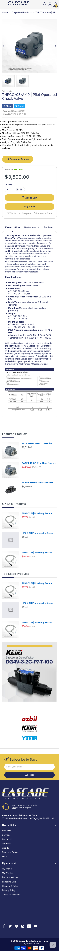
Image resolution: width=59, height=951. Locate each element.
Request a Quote (10, 877)
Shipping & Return (10, 886)
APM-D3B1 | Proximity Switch (37, 552)
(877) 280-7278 (21, 808)
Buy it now (29, 206)
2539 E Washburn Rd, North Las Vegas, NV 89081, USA (28, 818)
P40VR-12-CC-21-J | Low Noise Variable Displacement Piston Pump (38, 463)
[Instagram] (22, 926)
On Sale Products (14, 504)
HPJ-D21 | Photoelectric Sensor (38, 533)
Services (6, 835)
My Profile (7, 869)
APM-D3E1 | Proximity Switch (37, 513)
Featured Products (14, 434)
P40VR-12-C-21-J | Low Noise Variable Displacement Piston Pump (37, 443)
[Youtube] (35, 926)
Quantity (8, 184)
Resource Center (10, 852)
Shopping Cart (9, 881)
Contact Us (7, 839)
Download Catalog (19, 159)
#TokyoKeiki (24, 364)
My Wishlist (7, 873)
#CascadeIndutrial (39, 364)
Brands (5, 848)
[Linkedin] (29, 926)
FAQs (4, 856)
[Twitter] (10, 926)
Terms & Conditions (11, 894)
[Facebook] (4, 926)
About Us (6, 830)
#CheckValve (11, 364)
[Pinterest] (16, 926)
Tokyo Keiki (7, 91)
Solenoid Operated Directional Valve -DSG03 (37, 482)
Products (6, 843)
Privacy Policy (8, 890)
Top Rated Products (15, 573)
